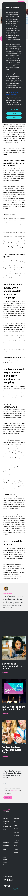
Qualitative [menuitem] (5, 823)
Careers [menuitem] (16, 849)
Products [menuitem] (16, 818)
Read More (5, 672)
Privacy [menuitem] (5, 859)
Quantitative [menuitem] (6, 821)
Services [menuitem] (5, 818)
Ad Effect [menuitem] (16, 828)
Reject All (14, 117)
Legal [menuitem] (4, 857)
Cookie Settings (14, 109)
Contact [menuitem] (16, 852)
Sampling (6, 615)
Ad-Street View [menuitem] (17, 835)
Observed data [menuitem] (7, 826)
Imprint (15, 94)
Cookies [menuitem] (5, 862)
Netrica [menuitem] (15, 825)
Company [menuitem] (16, 840)
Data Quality (6, 621)
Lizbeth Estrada (7, 593)
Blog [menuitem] (4, 849)
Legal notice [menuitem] (6, 864)
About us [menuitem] (16, 842)
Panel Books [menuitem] (6, 842)
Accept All (14, 113)
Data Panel (6, 618)
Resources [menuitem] (6, 840)
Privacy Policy (14, 92)
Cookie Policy (9, 94)
